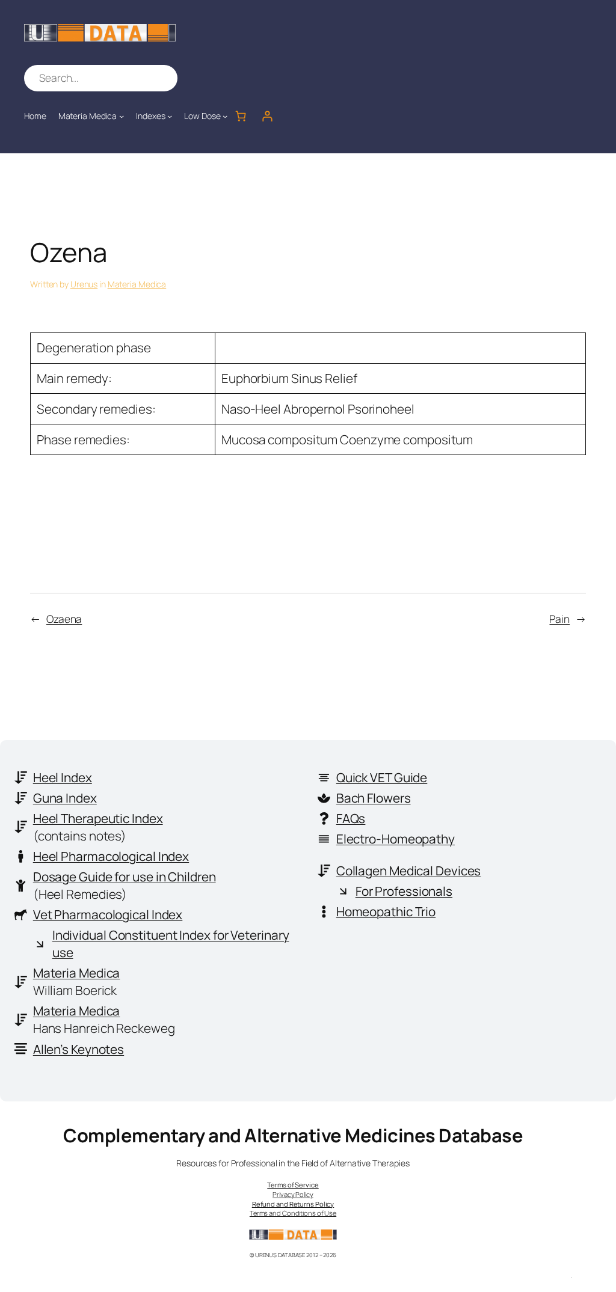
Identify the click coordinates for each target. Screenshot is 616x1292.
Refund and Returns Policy (293, 1203)
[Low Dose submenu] (225, 116)
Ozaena (64, 618)
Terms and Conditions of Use (293, 1212)
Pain (559, 618)
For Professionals (404, 891)
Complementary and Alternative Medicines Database (293, 1135)
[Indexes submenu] (169, 116)
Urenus (83, 284)
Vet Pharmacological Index (108, 914)
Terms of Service (292, 1184)
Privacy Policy (293, 1194)
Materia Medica (137, 284)
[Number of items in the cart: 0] (240, 116)
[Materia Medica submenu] (121, 116)
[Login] (267, 116)
